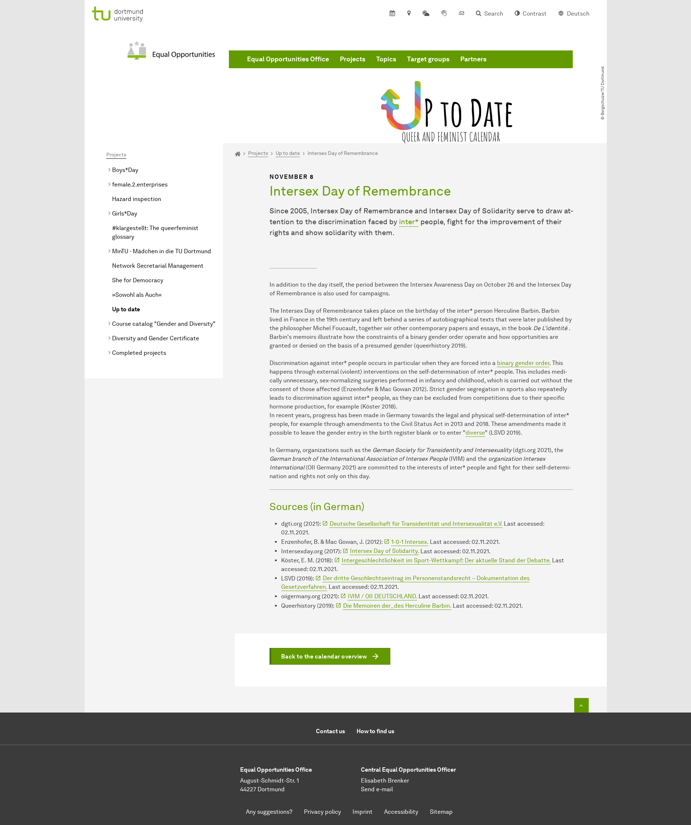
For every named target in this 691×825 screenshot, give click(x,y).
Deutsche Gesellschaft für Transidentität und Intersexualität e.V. (416, 523)
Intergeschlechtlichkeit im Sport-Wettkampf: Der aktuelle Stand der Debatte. (446, 560)
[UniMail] (461, 13)
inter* (409, 221)
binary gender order (523, 363)
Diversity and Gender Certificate (155, 338)
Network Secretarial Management (157, 265)
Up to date (126, 309)
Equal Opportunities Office (288, 59)
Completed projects (139, 352)
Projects (352, 59)
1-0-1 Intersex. (409, 541)
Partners (473, 59)
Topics (386, 59)
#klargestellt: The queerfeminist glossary (155, 232)
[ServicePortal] (444, 13)
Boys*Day (125, 170)
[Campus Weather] (425, 13)
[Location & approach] (408, 13)
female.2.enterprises (140, 184)
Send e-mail (377, 789)
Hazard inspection (136, 199)
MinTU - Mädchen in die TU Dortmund (161, 251)
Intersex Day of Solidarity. (384, 550)
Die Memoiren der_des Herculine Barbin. (397, 605)
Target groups (428, 59)
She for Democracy (137, 280)
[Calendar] (392, 13)
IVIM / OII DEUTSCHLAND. (382, 596)
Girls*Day (124, 213)
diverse (475, 432)
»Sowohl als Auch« (137, 294)
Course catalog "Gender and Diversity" (163, 323)
